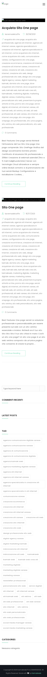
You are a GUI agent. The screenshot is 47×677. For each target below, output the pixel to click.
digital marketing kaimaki (15, 544)
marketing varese (23, 97)
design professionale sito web (17, 533)
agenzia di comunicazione (15, 451)
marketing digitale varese (15, 570)
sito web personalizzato (23, 124)
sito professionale (18, 121)
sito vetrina (7, 124)
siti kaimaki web (10, 596)
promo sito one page (24, 104)
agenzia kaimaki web (13, 461)
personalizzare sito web (12, 100)
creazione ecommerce (12, 63)
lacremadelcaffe (12, 34)
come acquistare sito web (13, 56)
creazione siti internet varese (14, 66)
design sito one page (31, 76)
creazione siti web (16, 70)
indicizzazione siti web (13, 554)
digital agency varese (11, 80)
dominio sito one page (19, 83)
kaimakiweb (7, 93)
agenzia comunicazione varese (18, 445)
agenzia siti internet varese (16, 477)
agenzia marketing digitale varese (19, 466)
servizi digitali (35, 586)
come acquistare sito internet (26, 53)
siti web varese (20, 114)
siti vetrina (18, 110)
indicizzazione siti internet (15, 549)
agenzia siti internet (23, 43)
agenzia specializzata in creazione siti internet (21, 484)
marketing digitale (21, 93)
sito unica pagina (34, 121)
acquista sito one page (14, 39)
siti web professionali (13, 602)
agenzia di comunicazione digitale (19, 456)
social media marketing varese (17, 628)
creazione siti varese (13, 517)
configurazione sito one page (21, 60)
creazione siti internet (32, 63)
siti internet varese (27, 107)
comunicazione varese (14, 496)
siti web (26, 110)
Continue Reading (12, 184)
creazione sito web (18, 73)
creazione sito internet (13, 523)
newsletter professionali (14, 580)
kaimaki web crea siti (27, 90)
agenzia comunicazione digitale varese (21, 440)
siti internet (13, 107)
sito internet (33, 114)
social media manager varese (17, 623)
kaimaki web (11, 90)
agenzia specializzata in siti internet (20, 491)
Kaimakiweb (36, 673)
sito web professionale (14, 617)
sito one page (25, 117)
